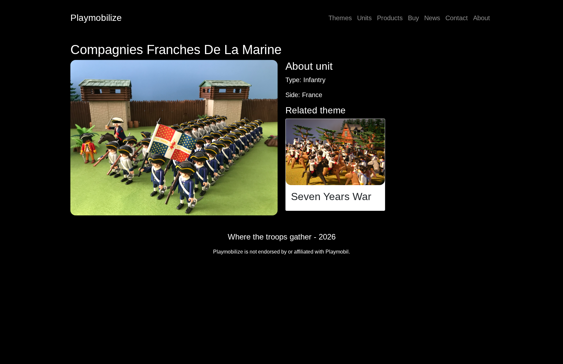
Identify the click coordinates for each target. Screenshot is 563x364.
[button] (174, 137)
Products (390, 18)
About (481, 18)
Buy (413, 18)
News (432, 18)
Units (364, 18)
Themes (340, 18)
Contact (456, 18)
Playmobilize (96, 18)
